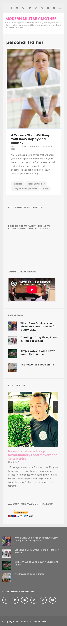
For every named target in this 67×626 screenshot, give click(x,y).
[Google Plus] (23, 8)
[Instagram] (42, 8)
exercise (18, 184)
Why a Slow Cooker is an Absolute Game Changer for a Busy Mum (38, 326)
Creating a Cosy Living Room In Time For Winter (38, 339)
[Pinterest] (36, 8)
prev (10, 407)
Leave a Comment (30, 146)
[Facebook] (11, 8)
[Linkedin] (24, 600)
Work (13, 146)
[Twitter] (17, 8)
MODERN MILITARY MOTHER (31, 19)
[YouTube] (48, 8)
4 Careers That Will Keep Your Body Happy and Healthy (30, 139)
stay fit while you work (25, 189)
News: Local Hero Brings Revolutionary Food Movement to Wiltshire (32, 455)
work (45, 189)
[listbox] (33, 441)
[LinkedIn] (30, 8)
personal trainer (36, 184)
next (55, 407)
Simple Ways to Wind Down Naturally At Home (37, 352)
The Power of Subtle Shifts (37, 364)
